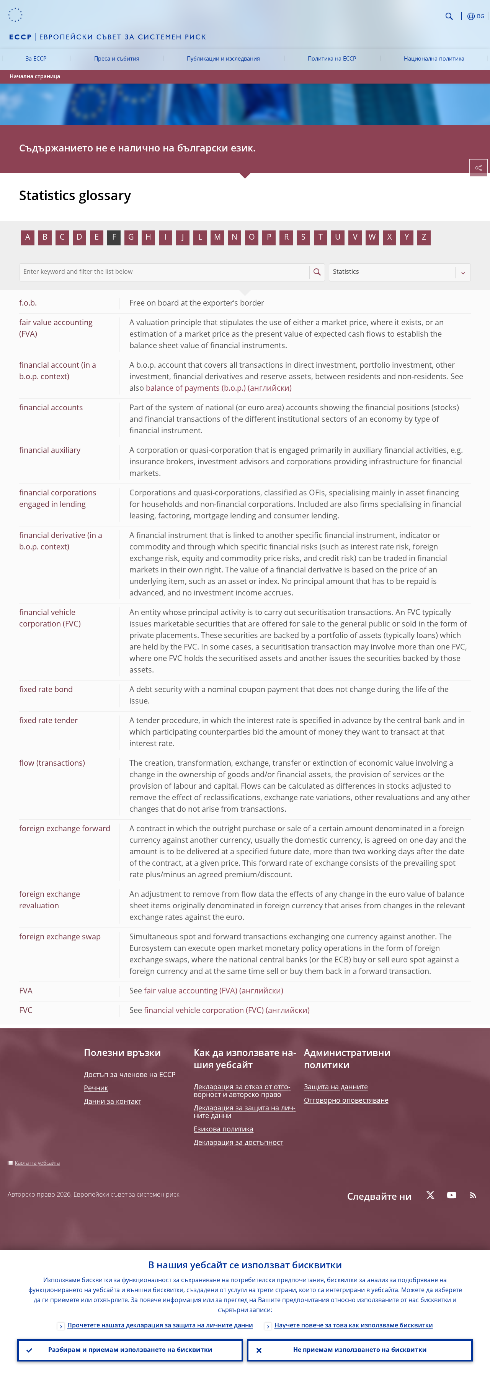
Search (449, 16)
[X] (430, 1195)
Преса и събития (116, 59)
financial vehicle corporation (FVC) (204, 1011)
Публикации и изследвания (223, 59)
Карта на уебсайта (37, 1163)
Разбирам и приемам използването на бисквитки (130, 1350)
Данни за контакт (112, 1101)
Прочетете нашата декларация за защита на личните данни (160, 1326)
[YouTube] (452, 1195)
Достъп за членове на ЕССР (130, 1075)
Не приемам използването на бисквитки (360, 1350)
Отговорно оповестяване (346, 1100)
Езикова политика (223, 1129)
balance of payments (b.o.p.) (196, 389)
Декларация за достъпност (238, 1143)
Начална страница (35, 76)
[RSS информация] (473, 1195)
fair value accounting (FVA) (190, 991)
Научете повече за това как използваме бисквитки (353, 1326)
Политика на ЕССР (332, 59)
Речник (96, 1088)
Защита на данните (336, 1087)
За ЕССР (36, 59)
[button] (461, 16)
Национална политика (434, 59)
